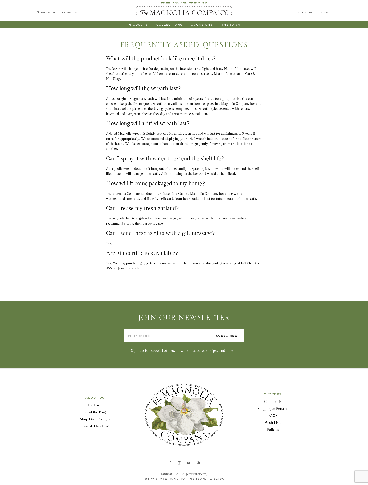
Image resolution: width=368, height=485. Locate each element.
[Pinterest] (198, 463)
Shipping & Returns (273, 409)
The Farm (95, 405)
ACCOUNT (306, 12)
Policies (273, 430)
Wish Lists (273, 423)
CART (326, 12)
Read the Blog (95, 412)
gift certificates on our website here (165, 263)
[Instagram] (179, 463)
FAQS (272, 416)
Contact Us (273, 402)
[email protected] (196, 474)
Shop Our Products (95, 419)
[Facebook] (170, 463)
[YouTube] (189, 463)
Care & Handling (95, 426)
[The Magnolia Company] (184, 12)
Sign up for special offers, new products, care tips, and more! (184, 351)
